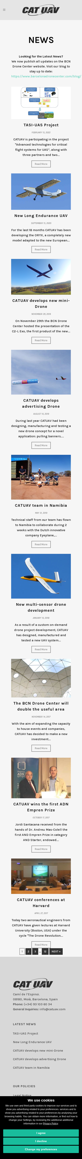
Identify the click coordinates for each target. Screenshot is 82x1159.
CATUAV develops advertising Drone (39, 1059)
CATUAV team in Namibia (41, 505)
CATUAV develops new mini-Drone (38, 1050)
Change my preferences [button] (41, 1149)
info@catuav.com (52, 1009)
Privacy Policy (50, 1123)
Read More (41, 163)
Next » (56, 951)
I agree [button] (41, 1133)
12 (45, 951)
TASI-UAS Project (41, 125)
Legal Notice (22, 1095)
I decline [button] (41, 1141)
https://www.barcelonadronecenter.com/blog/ (46, 76)
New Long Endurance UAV (41, 215)
